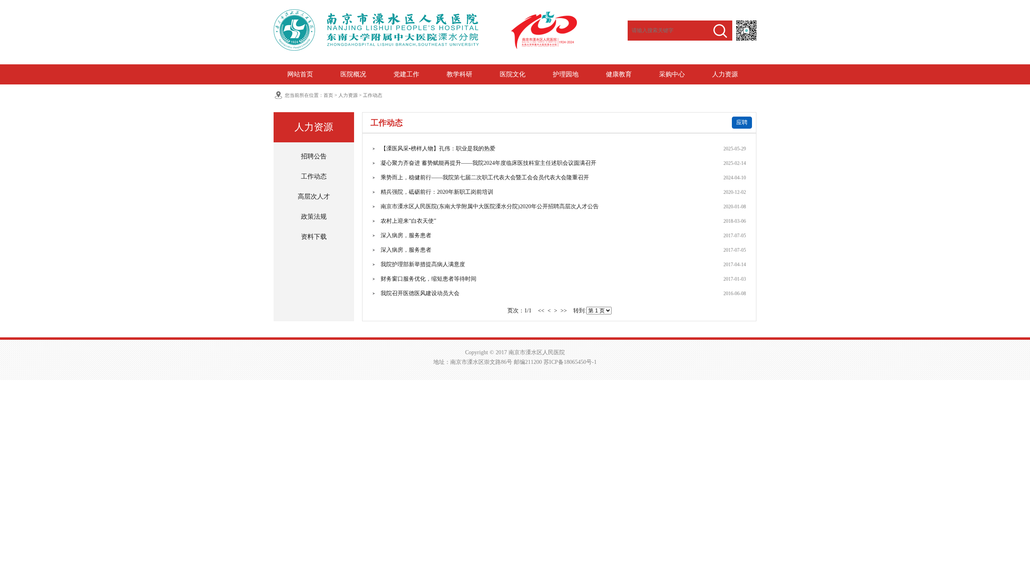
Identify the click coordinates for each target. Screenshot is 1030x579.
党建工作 (406, 74)
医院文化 (512, 74)
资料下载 (314, 236)
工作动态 (372, 95)
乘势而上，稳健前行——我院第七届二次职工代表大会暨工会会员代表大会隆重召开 (485, 178)
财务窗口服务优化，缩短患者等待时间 (428, 279)
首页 (328, 95)
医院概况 (353, 74)
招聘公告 (314, 156)
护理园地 (566, 74)
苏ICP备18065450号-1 (570, 362)
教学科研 (459, 74)
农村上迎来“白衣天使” (408, 221)
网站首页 (300, 74)
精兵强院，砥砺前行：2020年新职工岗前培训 (437, 192)
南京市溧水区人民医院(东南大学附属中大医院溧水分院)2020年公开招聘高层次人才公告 (490, 206)
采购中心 (672, 74)
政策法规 (314, 216)
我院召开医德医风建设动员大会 (420, 293)
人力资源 (725, 74)
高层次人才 (314, 196)
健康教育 (619, 74)
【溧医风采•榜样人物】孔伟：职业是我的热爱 (438, 149)
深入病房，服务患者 (406, 235)
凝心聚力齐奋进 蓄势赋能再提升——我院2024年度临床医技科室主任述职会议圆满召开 (488, 163)
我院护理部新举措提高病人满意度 (423, 264)
